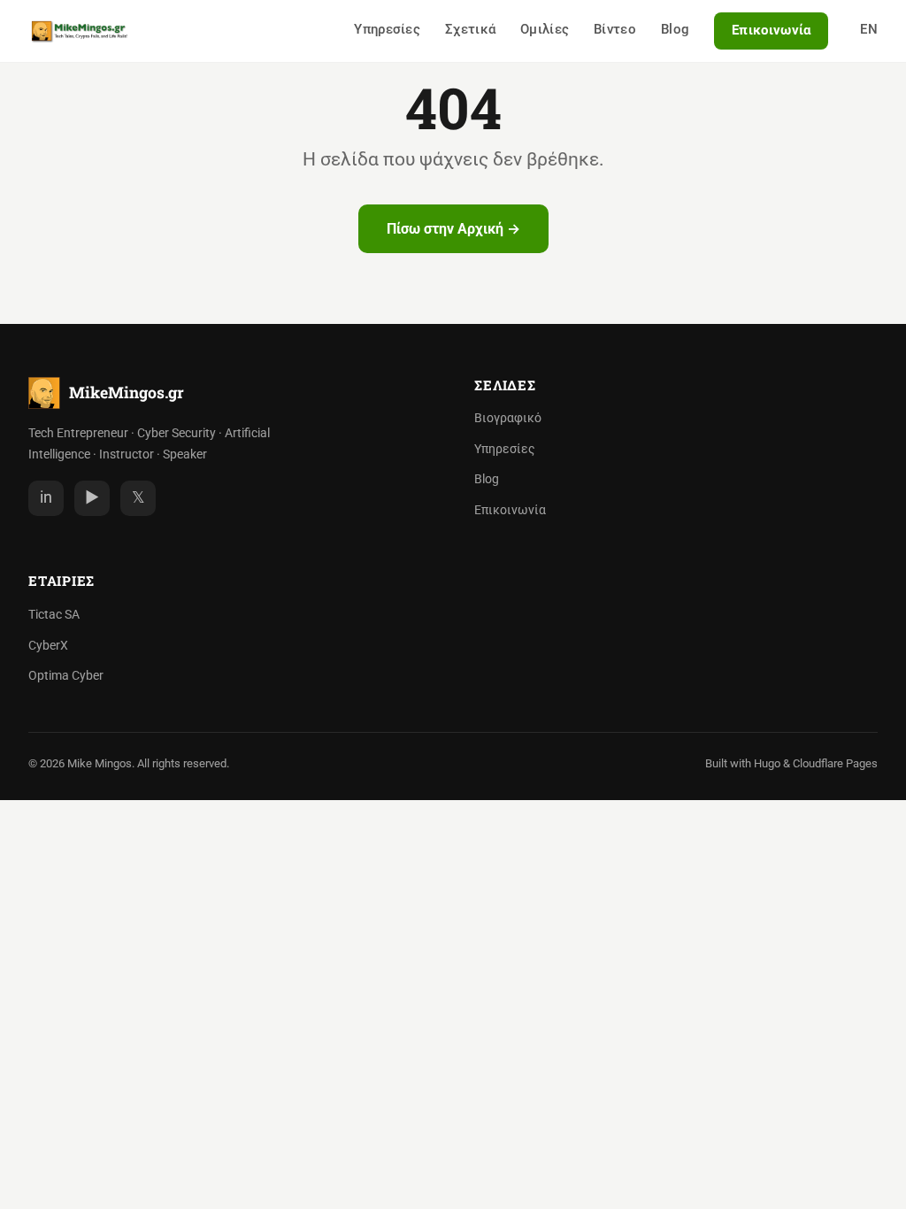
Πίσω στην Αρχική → (453, 228)
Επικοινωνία (771, 30)
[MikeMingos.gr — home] (79, 31)
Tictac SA (54, 614)
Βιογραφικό (507, 418)
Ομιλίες (544, 29)
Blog (675, 29)
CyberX (48, 645)
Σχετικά (470, 29)
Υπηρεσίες (387, 29)
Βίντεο (615, 29)
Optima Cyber (66, 675)
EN (869, 29)
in (46, 497)
